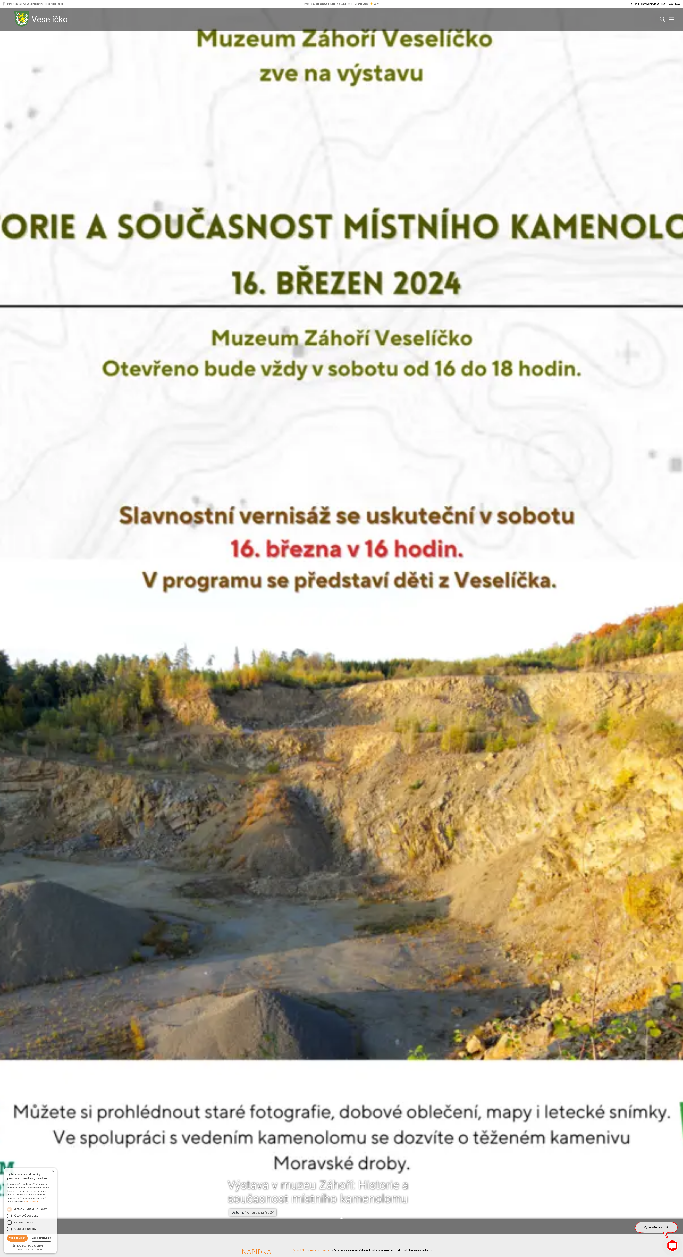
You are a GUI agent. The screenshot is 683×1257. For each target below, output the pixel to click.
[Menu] (671, 20)
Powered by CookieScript (30, 1249)
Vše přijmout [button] (17, 1238)
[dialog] (30, 1210)
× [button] (53, 1171)
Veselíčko (299, 1250)
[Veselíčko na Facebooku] (4, 4)
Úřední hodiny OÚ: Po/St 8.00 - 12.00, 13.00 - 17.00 (655, 4)
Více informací (31, 1201)
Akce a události (320, 1250)
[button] (341, 1213)
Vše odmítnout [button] (41, 1238)
